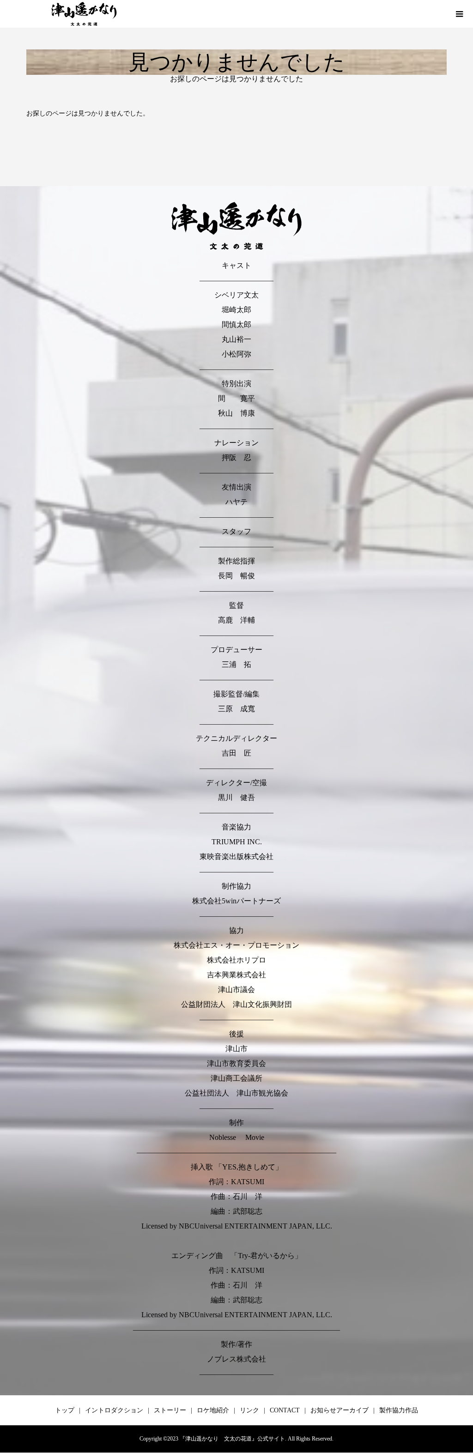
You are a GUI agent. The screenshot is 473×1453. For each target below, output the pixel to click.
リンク (249, 1410)
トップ (64, 1410)
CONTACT (285, 1410)
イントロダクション (114, 1410)
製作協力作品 (398, 1410)
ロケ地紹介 (213, 1410)
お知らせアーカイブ (339, 1410)
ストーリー (170, 1410)
